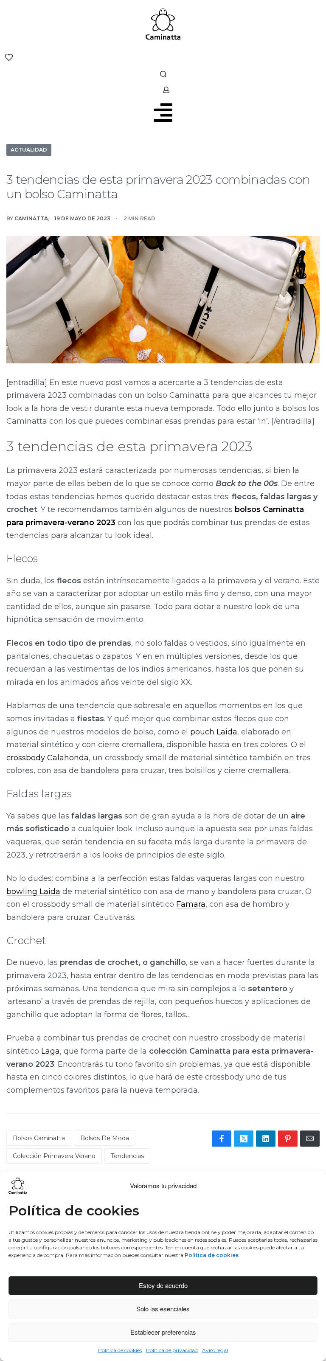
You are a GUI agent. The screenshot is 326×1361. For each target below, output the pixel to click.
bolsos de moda (104, 1138)
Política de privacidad (172, 1350)
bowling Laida (33, 891)
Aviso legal (215, 1350)
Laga (49, 1051)
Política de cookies (120, 1350)
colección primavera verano (54, 1156)
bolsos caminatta (39, 1138)
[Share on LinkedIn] (265, 1138)
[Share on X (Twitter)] (243, 1138)
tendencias (127, 1156)
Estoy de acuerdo (163, 1285)
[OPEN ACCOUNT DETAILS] (166, 89)
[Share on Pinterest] (288, 1138)
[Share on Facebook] (221, 1138)
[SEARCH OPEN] (163, 74)
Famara (190, 904)
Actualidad (29, 149)
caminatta (31, 218)
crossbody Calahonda (47, 757)
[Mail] (310, 1138)
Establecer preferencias (163, 1331)
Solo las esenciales (163, 1308)
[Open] (9, 57)
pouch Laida (213, 732)
